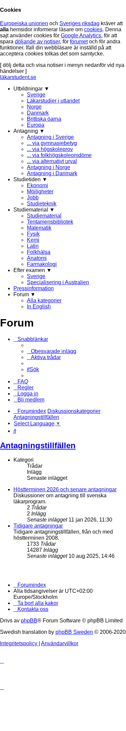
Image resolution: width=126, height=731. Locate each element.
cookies (93, 29)
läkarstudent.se (18, 77)
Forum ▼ (24, 294)
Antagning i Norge (48, 167)
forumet (79, 41)
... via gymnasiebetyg (52, 143)
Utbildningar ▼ (31, 88)
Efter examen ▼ (32, 270)
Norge (34, 107)
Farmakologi (42, 264)
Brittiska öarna (44, 119)
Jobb (33, 197)
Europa (35, 125)
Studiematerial (44, 216)
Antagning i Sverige (50, 137)
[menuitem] (51, 351)
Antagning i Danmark (52, 173)
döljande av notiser (37, 41)
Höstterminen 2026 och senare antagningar (65, 489)
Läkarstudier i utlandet (53, 101)
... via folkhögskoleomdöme (59, 155)
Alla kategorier (44, 300)
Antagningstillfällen (38, 445)
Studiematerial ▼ (34, 210)
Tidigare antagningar (38, 526)
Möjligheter (40, 191)
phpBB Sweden (74, 632)
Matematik (39, 228)
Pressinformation (33, 288)
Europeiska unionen (24, 23)
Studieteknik (41, 203)
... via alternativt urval (52, 161)
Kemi (33, 240)
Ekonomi (37, 185)
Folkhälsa (38, 252)
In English (39, 306)
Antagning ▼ (29, 131)
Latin (33, 246)
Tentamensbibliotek (50, 222)
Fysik (33, 234)
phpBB (29, 620)
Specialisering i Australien (58, 282)
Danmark (38, 113)
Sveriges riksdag (79, 23)
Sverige (36, 95)
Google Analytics (81, 35)
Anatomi (37, 258)
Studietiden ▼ (30, 179)
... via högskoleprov (50, 149)
